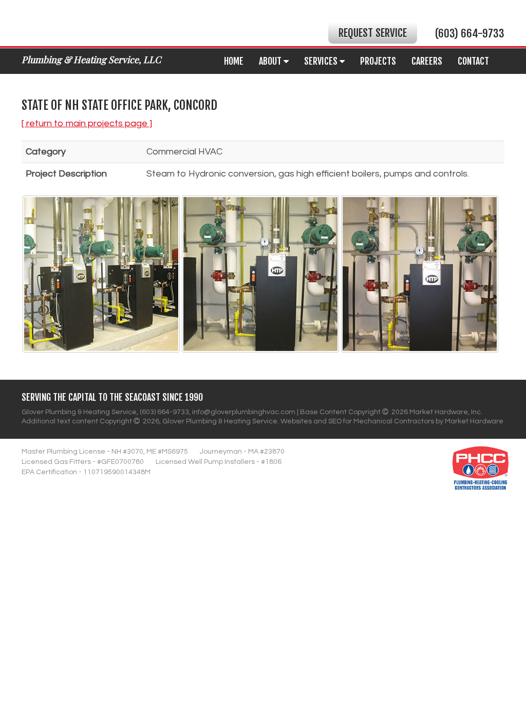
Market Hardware (474, 421)
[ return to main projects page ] (87, 123)
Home (233, 61)
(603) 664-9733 (469, 33)
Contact (473, 61)
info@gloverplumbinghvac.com (243, 412)
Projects (378, 61)
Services (322, 61)
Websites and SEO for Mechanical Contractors (358, 421)
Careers (426, 61)
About (271, 61)
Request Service (373, 33)
